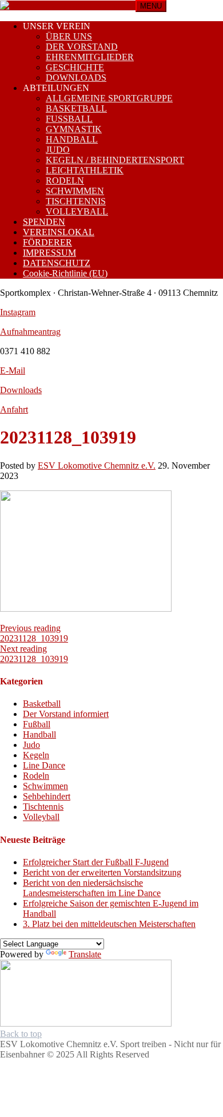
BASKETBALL (76, 108)
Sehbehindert (46, 796)
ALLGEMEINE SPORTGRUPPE (109, 98)
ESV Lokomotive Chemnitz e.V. (97, 465)
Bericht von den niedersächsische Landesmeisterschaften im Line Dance (92, 888)
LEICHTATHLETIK (85, 170)
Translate (85, 954)
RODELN (65, 180)
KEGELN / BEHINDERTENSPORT (115, 160)
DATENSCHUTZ (56, 263)
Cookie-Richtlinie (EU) (65, 273)
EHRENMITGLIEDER (90, 57)
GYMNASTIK (74, 129)
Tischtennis (43, 806)
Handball (39, 734)
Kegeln (36, 755)
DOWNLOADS (76, 77)
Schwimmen (45, 786)
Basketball (42, 703)
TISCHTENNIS (76, 201)
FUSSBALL (69, 119)
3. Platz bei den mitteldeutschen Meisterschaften (109, 924)
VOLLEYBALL (77, 211)
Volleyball (41, 817)
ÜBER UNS (69, 36)
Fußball (36, 724)
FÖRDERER (47, 242)
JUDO (58, 150)
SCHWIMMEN (75, 191)
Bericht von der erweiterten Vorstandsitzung (102, 872)
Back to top (21, 1034)
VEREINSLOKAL (58, 232)
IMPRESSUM (49, 253)
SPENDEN (44, 222)
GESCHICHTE (75, 67)
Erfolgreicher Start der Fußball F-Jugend (96, 862)
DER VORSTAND (82, 47)
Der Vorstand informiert (66, 714)
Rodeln (36, 776)
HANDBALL (72, 139)
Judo (31, 745)
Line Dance (44, 765)
